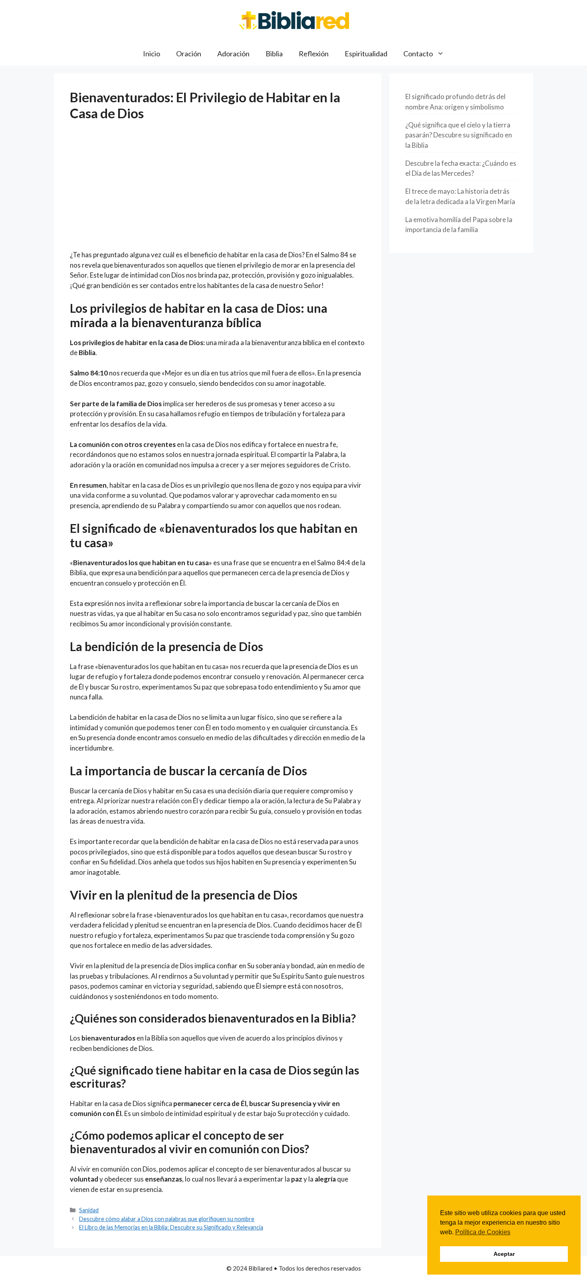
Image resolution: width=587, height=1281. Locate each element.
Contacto (418, 53)
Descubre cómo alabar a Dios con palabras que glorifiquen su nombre (166, 1218)
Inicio (151, 53)
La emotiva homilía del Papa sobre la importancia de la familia (458, 224)
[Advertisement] (217, 190)
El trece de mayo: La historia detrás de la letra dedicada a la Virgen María (460, 196)
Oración (188, 53)
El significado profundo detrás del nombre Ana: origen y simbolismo (455, 101)
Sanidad (89, 1210)
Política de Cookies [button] (482, 1232)
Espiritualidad (366, 53)
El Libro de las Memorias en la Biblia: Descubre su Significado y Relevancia (171, 1227)
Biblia (274, 53)
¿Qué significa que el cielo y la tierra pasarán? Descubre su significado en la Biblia (458, 135)
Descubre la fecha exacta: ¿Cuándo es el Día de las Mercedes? (460, 168)
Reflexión (314, 53)
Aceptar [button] (504, 1254)
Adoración (233, 53)
